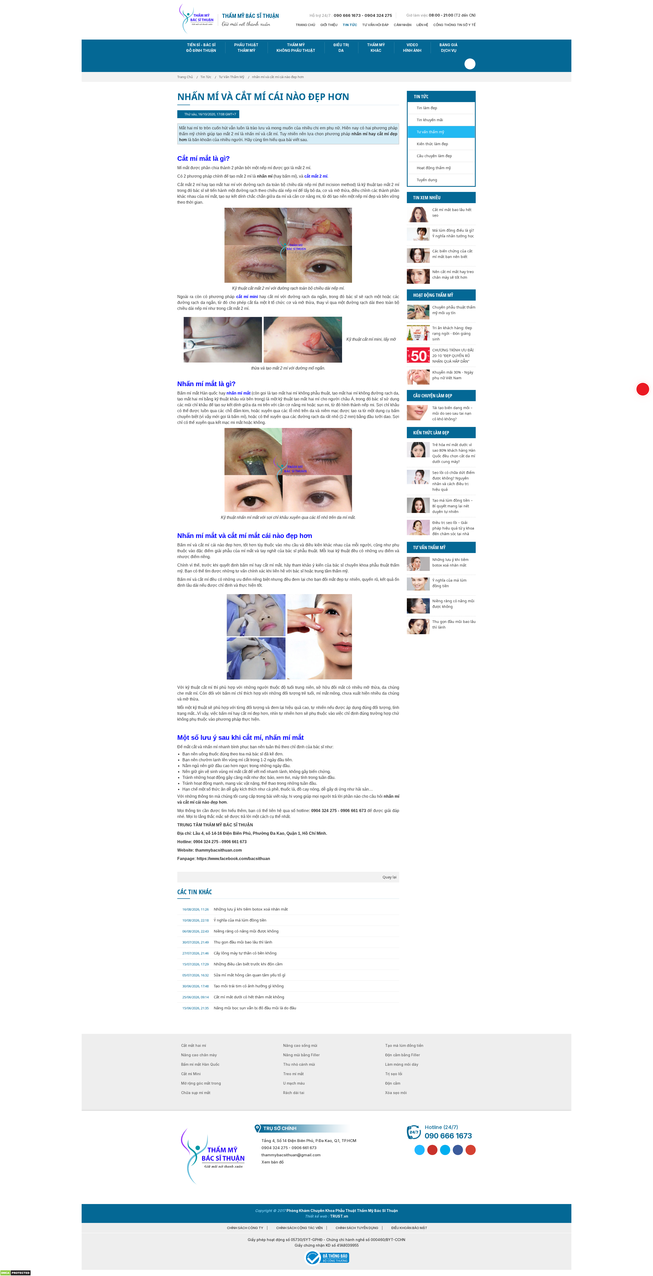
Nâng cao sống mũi (300, 1045)
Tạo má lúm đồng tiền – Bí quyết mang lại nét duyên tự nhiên (452, 506)
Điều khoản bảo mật (409, 1228)
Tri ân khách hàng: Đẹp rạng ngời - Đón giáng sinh (452, 333)
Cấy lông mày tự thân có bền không (229, 952)
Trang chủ (305, 25)
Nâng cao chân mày (199, 1055)
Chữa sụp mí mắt (195, 1092)
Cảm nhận (402, 25)
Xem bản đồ (272, 1162)
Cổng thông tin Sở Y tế (454, 25)
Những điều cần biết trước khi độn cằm (232, 963)
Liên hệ (422, 25)
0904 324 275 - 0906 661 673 (289, 1147)
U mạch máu (294, 1083)
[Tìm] (469, 63)
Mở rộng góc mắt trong (201, 1083)
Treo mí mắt (293, 1074)
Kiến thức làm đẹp (432, 143)
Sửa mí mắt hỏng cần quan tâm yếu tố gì (233, 974)
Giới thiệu (328, 25)
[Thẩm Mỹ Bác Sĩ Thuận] (195, 19)
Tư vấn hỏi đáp (375, 25)
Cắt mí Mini (191, 1074)
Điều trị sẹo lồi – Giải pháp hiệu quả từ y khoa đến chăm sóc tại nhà (453, 528)
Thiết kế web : (317, 1216)
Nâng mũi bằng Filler (301, 1055)
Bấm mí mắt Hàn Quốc (200, 1064)
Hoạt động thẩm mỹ (434, 167)
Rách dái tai (293, 1092)
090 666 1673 (448, 1136)
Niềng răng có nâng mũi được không (230, 931)
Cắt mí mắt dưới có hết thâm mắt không (233, 996)
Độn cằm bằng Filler (402, 1055)
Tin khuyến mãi (430, 119)
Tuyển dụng (427, 179)
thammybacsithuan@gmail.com (291, 1154)
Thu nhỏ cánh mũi (299, 1064)
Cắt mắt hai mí (193, 1045)
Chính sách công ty (245, 1228)
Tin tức (350, 25)
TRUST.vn (339, 1216)
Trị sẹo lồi (393, 1074)
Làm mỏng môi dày (401, 1064)
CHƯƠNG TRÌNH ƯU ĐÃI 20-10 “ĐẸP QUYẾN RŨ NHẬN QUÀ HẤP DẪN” (453, 356)
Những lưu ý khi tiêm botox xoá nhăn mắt (235, 909)
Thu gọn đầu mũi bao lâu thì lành (227, 941)
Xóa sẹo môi (396, 1092)
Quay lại (390, 877)
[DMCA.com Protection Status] (15, 1272)
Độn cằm (392, 1083)
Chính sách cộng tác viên (299, 1228)
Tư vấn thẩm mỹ (430, 131)
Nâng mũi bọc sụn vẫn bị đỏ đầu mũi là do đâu (239, 1007)
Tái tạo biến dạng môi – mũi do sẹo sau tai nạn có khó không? (452, 413)
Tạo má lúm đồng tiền (404, 1045)
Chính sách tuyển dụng (357, 1228)
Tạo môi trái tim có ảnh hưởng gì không (233, 985)
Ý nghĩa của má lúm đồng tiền (224, 920)
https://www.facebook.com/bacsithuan (233, 858)
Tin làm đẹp (427, 107)
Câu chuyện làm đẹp (434, 155)
